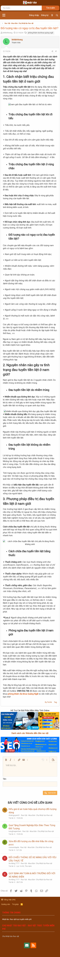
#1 (56, 51)
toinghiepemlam (15, 831)
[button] (4, 15)
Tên (4, 779)
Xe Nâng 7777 (14, 863)
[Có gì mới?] (52, 15)
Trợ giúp (15, 904)
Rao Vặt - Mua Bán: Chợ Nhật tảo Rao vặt (36, 815)
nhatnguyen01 (14, 815)
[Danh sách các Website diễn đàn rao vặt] (30, 744)
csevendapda (14, 847)
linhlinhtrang (7, 33)
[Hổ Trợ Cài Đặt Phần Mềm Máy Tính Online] (30, 721)
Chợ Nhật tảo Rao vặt (10, 936)
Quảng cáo (5, 904)
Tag (55, 702)
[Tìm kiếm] (57, 15)
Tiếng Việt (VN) (9, 900)
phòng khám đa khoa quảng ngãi (40, 33)
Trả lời (49, 702)
